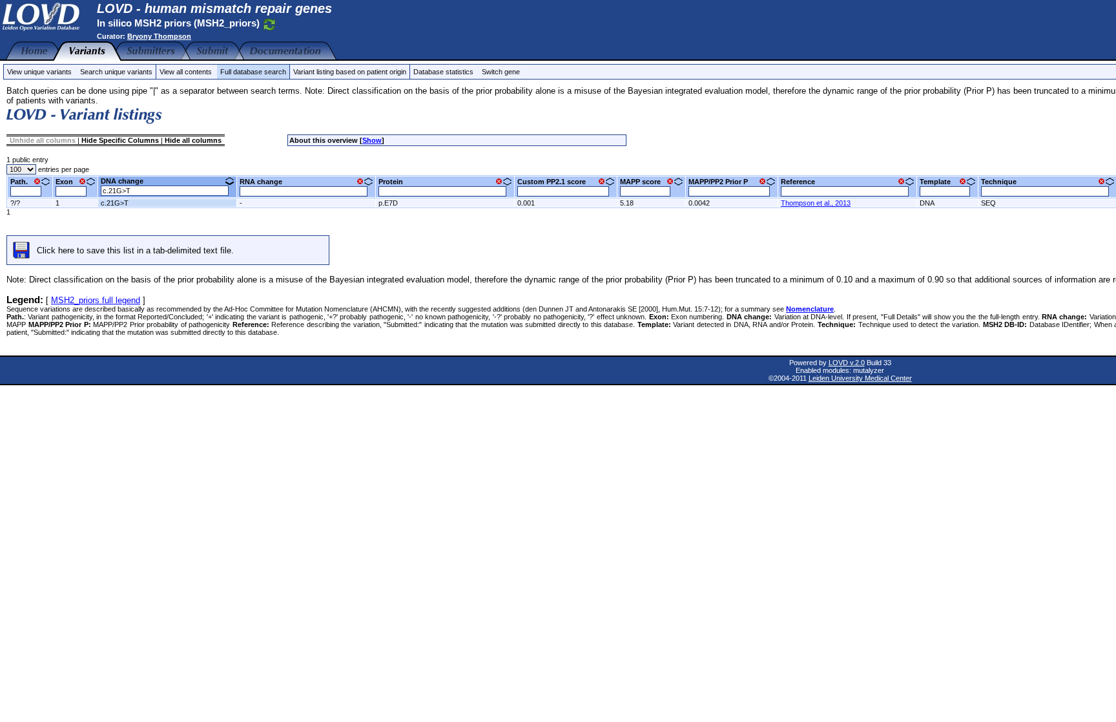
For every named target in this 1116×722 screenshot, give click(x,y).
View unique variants (39, 72)
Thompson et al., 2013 (816, 203)
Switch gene (501, 72)
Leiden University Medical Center (860, 378)
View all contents (186, 72)
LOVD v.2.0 (847, 362)
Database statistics (443, 72)
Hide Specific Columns (120, 140)
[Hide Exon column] (82, 181)
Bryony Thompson (159, 36)
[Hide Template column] (962, 181)
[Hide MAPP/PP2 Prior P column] (762, 181)
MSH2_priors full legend (95, 300)
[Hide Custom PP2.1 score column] (601, 181)
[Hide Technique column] (1101, 181)
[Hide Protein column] (498, 181)
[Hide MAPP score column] (670, 181)
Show (372, 140)
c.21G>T (115, 203)
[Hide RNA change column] (360, 181)
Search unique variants (116, 72)
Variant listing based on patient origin (349, 72)
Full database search (253, 72)
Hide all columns (193, 140)
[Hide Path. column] (37, 181)
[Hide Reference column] (901, 181)
